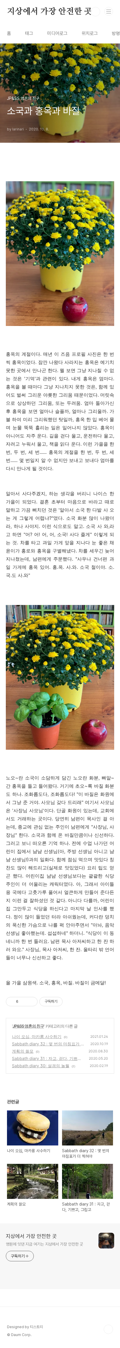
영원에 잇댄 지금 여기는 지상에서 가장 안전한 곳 (44, 1244)
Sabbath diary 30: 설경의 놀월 (40, 1065)
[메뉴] (108, 11)
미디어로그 (57, 33)
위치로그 (90, 33)
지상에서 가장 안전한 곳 (49, 12)
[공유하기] (23, 1001)
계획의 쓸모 (22, 1051)
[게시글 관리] (31, 1001)
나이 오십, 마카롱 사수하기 (36, 1036)
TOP (108, 1329)
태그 (29, 33)
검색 (95, 11)
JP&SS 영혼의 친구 (28, 1025)
